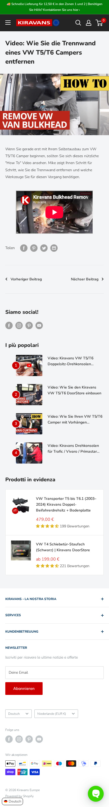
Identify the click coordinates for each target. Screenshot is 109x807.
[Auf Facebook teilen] (24, 248)
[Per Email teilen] (54, 248)
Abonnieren (24, 688)
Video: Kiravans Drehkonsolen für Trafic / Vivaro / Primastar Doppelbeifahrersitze (73, 448)
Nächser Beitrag (84, 279)
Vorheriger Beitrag (26, 279)
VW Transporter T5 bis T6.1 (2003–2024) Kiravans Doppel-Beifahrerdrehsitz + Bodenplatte (66, 504)
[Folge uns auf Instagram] (19, 325)
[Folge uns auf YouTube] (39, 325)
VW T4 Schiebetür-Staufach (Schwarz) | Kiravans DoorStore (63, 547)
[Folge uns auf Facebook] (9, 325)
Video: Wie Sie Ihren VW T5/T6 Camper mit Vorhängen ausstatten (75, 419)
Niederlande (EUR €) (51, 714)
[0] (99, 23)
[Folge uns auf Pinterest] (29, 325)
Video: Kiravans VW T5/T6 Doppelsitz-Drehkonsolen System (70, 361)
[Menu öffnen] (8, 22)
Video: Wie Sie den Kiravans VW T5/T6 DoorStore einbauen (74, 390)
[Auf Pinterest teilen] (34, 248)
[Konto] (88, 23)
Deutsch (14, 714)
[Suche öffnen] (78, 23)
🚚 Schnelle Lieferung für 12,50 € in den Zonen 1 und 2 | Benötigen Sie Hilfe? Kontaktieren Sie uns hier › (54, 7)
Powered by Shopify (19, 796)
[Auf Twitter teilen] (44, 248)
